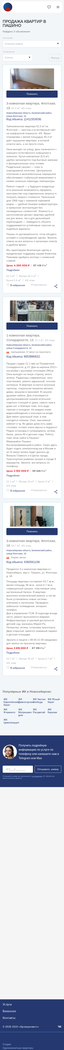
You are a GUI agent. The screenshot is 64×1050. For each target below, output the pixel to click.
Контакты (9, 1017)
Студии (7, 1044)
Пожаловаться (39, 285)
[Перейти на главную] (7, 6)
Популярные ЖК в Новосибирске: (27, 691)
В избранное (17, 285)
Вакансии (9, 1011)
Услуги (7, 1004)
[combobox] (32, 43)
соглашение (37, 776)
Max (39, 758)
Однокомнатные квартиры (18, 1047)
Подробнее (13, 270)
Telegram (24, 758)
